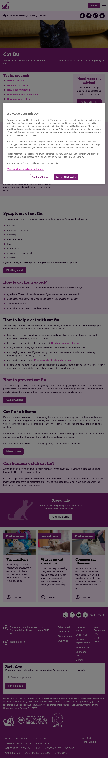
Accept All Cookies (65, 177)
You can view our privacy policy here (25, 169)
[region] (54, 143)
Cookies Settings (41, 177)
